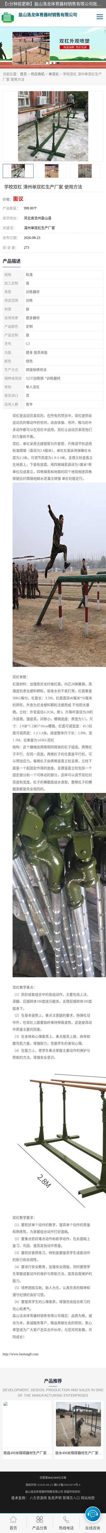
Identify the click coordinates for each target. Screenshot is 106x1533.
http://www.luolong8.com (20, 1354)
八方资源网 (38, 1498)
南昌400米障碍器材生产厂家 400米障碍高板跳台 (40, 1453)
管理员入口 (71, 1498)
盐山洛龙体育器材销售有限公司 (44, 1491)
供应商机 (38, 74)
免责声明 (55, 1498)
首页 (23, 74)
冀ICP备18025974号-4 (67, 1484)
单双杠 (54, 74)
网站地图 (88, 1498)
